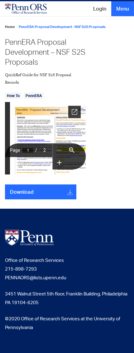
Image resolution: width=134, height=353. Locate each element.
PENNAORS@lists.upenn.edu (35, 278)
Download (22, 192)
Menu (122, 9)
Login (99, 9)
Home (10, 27)
